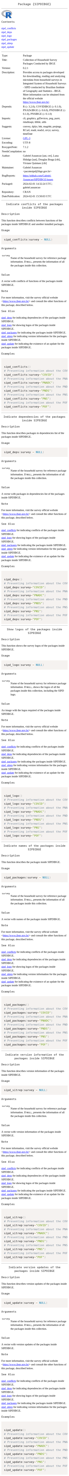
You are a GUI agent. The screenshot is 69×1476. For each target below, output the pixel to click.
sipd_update (7, 47)
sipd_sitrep (7, 43)
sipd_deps (6, 32)
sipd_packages (9, 39)
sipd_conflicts (8, 28)
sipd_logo (6, 35)
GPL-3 (26, 138)
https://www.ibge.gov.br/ (36, 102)
